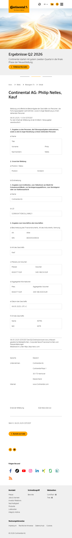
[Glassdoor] (51, 471)
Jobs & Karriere (14, 497)
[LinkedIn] (37, 471)
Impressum (12, 526)
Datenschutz (39, 526)
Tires (49, 497)
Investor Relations (15, 500)
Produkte (12, 506)
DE (45, 4)
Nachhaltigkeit (14, 503)
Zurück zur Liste (19, 434)
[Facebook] (11, 471)
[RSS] (11, 478)
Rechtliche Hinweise (26, 526)
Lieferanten (13, 509)
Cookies (49, 526)
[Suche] (57, 4)
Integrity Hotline (14, 512)
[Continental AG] (19, 6)
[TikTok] (17, 471)
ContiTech (51, 495)
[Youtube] (24, 471)
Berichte (31, 495)
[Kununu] (57, 471)
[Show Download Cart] (52, 4)
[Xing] (44, 471)
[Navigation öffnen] (61, 4)
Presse (11, 495)
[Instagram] (31, 471)
